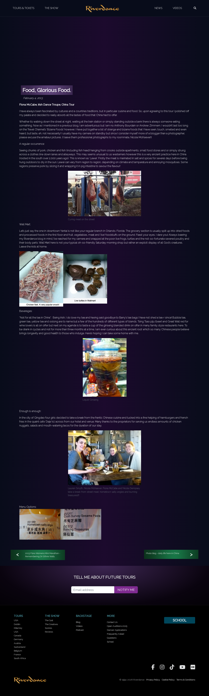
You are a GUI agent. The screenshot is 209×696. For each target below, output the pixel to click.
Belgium (18, 651)
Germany (18, 639)
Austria (17, 643)
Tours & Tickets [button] (23, 8)
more (111, 615)
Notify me (126, 590)
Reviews (49, 632)
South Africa (20, 658)
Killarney (18, 628)
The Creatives (51, 624)
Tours (18, 615)
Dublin (17, 624)
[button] (195, 8)
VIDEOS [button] (177, 8)
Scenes (48, 628)
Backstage (84, 615)
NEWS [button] (158, 8)
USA (16, 620)
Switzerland (19, 647)
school (179, 620)
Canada (17, 635)
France (17, 654)
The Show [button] (51, 8)
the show (52, 615)
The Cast (49, 620)
